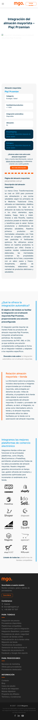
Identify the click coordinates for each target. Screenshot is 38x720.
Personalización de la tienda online (15, 639)
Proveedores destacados (11, 669)
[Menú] (3, 3)
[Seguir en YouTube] (22, 716)
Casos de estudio (8, 686)
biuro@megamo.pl (11, 607)
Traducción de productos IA (13, 650)
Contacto (5, 680)
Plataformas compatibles (11, 626)
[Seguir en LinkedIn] (19, 716)
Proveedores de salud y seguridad (15, 634)
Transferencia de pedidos (12, 645)
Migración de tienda (9, 642)
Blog (3, 683)
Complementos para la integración (15, 629)
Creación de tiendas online (12, 637)
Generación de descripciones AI (14, 647)
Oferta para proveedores (11, 667)
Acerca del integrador (10, 689)
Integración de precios (10, 620)
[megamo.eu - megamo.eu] (19, 4)
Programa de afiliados (10, 694)
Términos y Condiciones (11, 697)
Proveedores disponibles (11, 623)
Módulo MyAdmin (9, 691)
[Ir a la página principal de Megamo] (7, 579)
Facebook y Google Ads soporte (15, 653)
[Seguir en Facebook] (15, 716)
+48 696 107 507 (11, 609)
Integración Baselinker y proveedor (15, 631)
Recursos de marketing (11, 664)
